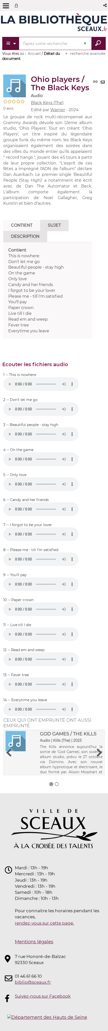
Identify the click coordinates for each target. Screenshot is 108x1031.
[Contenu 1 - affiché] (51, 784)
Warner (57, 109)
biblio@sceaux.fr (33, 982)
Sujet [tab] (54, 225)
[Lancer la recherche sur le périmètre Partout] (98, 43)
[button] (105, 5)
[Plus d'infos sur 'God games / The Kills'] (21, 741)
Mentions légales (34, 942)
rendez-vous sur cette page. (44, 923)
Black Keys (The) (47, 102)
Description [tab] (25, 236)
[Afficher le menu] (6, 6)
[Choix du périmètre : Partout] (11, 43)
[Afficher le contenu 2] (57, 784)
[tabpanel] (47, 290)
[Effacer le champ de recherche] (85, 43)
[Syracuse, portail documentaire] (54, 22)
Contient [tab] (21, 225)
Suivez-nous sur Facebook (43, 996)
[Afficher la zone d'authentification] (17, 5)
